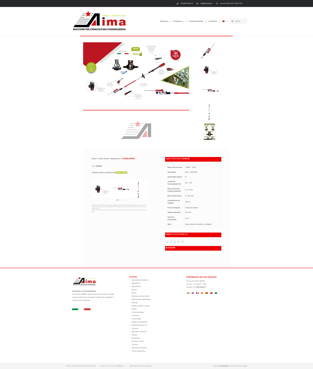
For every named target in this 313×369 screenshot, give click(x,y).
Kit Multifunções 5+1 (139, 325)
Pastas (134, 335)
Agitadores (136, 283)
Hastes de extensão (139, 322)
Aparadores (115, 158)
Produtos (177, 21)
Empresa (164, 21)
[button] (94, 188)
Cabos (134, 309)
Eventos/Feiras (196, 21)
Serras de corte (138, 341)
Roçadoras (136, 338)
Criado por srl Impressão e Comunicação (230, 366)
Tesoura (135, 345)
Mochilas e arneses (139, 332)
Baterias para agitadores (141, 299)
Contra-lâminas (138, 312)
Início (94, 158)
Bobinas (135, 303)
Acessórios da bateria (140, 280)
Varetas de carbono (139, 348)
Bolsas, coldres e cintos (141, 306)
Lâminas (135, 328)
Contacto (213, 21)
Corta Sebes (136, 319)
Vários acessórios (138, 351)
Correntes (135, 315)
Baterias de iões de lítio (140, 296)
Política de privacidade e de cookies (141, 366)
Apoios (134, 290)
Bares (134, 293)
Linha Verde (103, 158)
